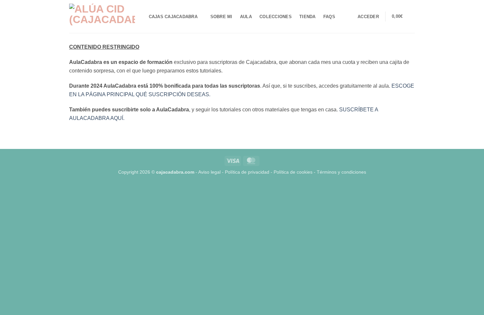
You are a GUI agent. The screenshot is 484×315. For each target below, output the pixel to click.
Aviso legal (209, 172)
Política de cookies (293, 172)
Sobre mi (221, 16)
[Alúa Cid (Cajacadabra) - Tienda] (102, 16)
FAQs (329, 16)
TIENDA (307, 16)
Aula (246, 16)
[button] (368, 17)
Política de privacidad (247, 172)
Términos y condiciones (341, 172)
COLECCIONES (275, 16)
